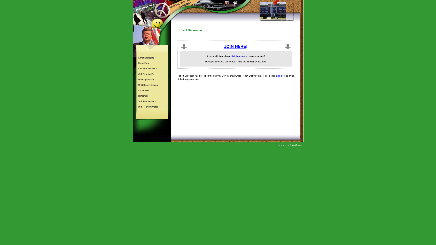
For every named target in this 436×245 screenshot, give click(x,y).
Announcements (146, 58)
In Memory (143, 96)
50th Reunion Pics (147, 101)
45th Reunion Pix (146, 74)
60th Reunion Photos (148, 107)
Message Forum (146, 79)
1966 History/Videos (148, 85)
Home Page (143, 63)
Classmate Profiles (147, 69)
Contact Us (143, 90)
